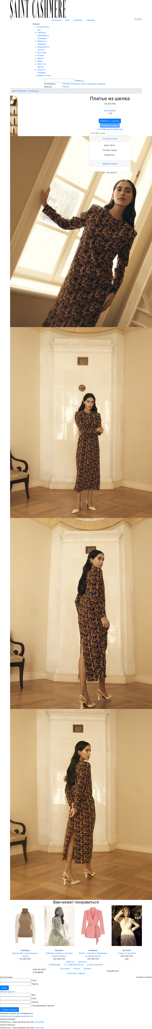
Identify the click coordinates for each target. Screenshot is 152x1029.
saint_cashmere (95, 964)
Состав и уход (110, 138)
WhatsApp (55, 964)
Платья (40, 55)
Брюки (40, 58)
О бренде (90, 20)
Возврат (87, 968)
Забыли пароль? (7, 991)
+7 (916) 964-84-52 (74, 964)
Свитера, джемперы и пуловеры (43, 35)
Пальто (83, 84)
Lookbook (77, 20)
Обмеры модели (110, 163)
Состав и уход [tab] (98, 133)
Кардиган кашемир (97, 84)
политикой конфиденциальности (17, 1016)
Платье (65, 86)
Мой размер (110, 110)
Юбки (40, 61)
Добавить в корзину (109, 121)
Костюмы (41, 52)
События (70, 962)
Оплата (76, 968)
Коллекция (57, 20)
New (67, 20)
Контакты (82, 962)
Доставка (65, 968)
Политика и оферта (76, 973)
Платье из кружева (127, 953)
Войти (4, 988)
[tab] (110, 139)
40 (110, 113)
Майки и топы (44, 75)
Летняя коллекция (71, 84)
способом (39, 1022)
